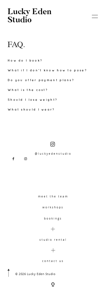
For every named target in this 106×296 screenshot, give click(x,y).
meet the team (53, 196)
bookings (53, 218)
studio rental (53, 240)
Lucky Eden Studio (29, 16)
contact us (53, 261)
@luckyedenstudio (53, 153)
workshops (53, 207)
